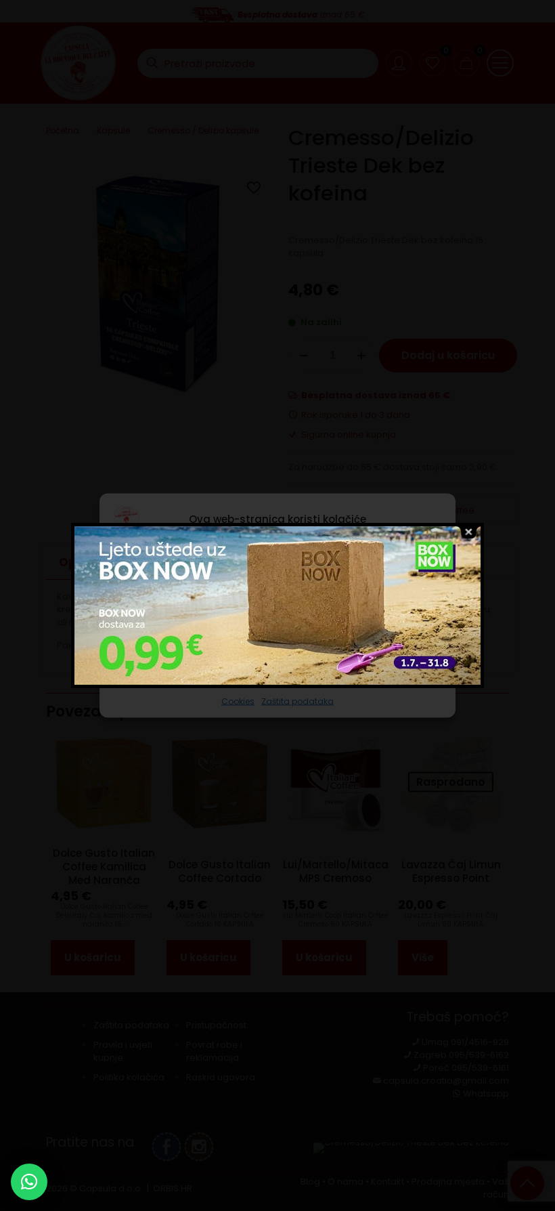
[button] (29, 1182)
